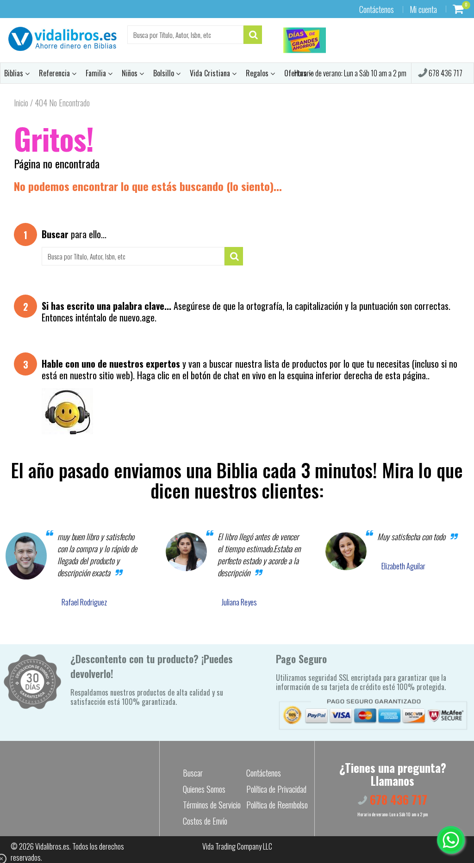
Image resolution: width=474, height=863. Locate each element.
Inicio (21, 102)
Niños (130, 73)
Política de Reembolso (277, 805)
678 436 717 (444, 73)
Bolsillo (164, 73)
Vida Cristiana (211, 73)
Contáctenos (376, 9)
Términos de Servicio (212, 805)
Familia (97, 73)
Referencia (55, 73)
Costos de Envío (205, 821)
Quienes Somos (204, 789)
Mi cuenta (423, 9)
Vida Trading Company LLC (237, 846)
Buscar (193, 773)
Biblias (14, 73)
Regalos (258, 73)
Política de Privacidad (276, 789)
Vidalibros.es (52, 846)
